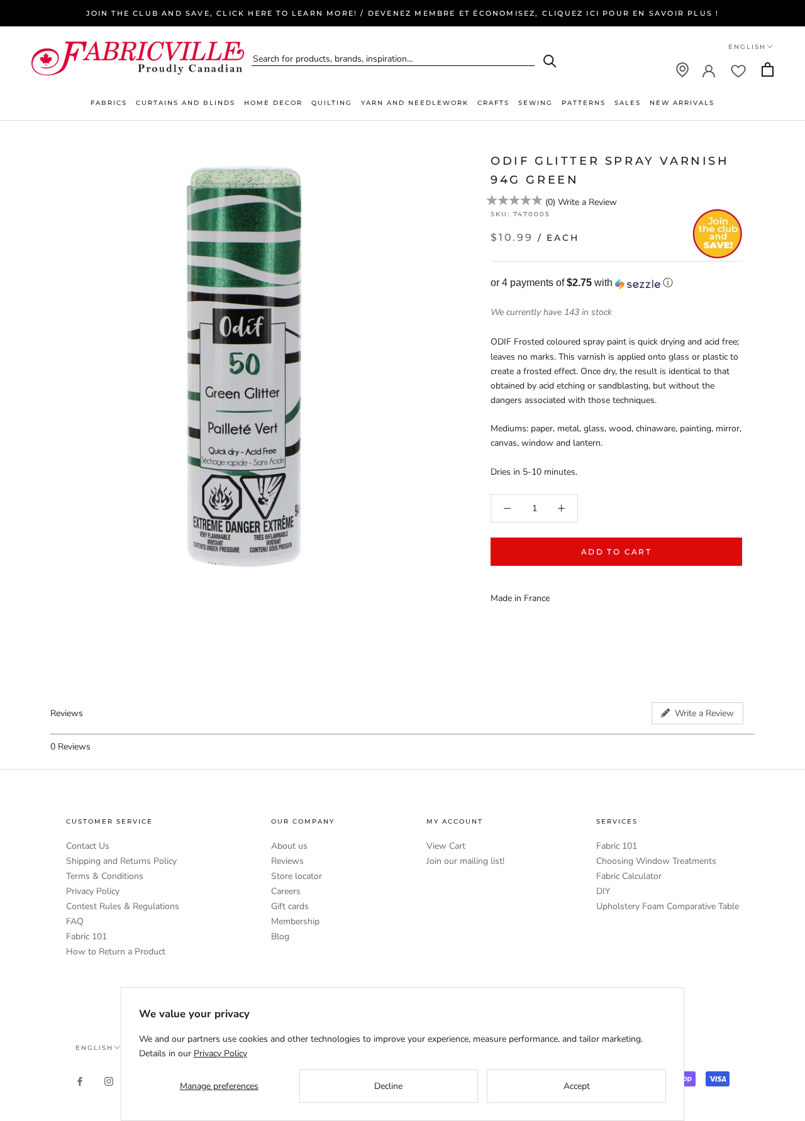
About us (289, 846)
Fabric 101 (86, 936)
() (550, 203)
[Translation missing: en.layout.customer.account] (708, 70)
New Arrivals (682, 103)
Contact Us (87, 846)
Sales (627, 103)
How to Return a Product (115, 952)
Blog (280, 936)
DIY (603, 891)
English (747, 47)
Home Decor (273, 103)
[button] (616, 283)
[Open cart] (768, 69)
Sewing (535, 103)
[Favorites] (738, 69)
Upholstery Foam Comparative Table (667, 906)
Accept (577, 1086)
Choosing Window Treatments (656, 861)
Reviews (287, 861)
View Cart (445, 846)
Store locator (296, 876)
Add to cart (616, 551)
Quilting (331, 103)
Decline (388, 1086)
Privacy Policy (92, 891)
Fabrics (109, 103)
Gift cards (290, 906)
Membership (295, 921)
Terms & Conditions (104, 876)
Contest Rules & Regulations (122, 906)
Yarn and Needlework (415, 103)
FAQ (75, 921)
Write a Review (587, 203)
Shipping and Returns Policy (121, 861)
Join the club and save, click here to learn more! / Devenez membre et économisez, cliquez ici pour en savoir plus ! (402, 13)
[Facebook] (79, 1081)
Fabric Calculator (629, 876)
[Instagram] (108, 1081)
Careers (286, 891)
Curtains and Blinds (185, 103)
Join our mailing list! (465, 861)
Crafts (493, 103)
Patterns (584, 103)
